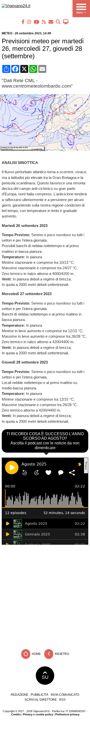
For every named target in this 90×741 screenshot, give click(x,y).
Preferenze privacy (67, 714)
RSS (62, 699)
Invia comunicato (65, 694)
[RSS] (44, 22)
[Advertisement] (45, 595)
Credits (16, 714)
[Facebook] (23, 22)
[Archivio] (58, 22)
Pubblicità (39, 694)
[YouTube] (36, 22)
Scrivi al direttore (40, 699)
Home (36, 653)
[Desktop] (65, 22)
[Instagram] (29, 22)
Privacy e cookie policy (38, 714)
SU (45, 677)
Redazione (19, 694)
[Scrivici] (50, 22)
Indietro (61, 653)
